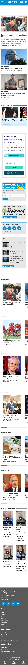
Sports (3, 317)
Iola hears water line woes (11, 69)
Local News (5, 33)
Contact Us (4, 635)
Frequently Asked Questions (9, 639)
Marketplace (4, 620)
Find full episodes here (9, 217)
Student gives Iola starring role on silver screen (9, 120)
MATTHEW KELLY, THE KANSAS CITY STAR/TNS (11, 420)
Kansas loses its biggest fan (11, 377)
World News (5, 470)
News (2, 612)
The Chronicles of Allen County (9, 641)
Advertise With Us (6, 637)
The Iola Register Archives (8, 651)
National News (6, 433)
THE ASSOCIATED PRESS (9, 462)
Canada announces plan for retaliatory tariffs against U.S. (10, 496)
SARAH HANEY (5, 98)
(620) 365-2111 (5, 599)
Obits (2, 624)
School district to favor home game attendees (13, 95)
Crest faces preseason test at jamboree (11, 341)
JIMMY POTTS (6, 344)
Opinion (3, 353)
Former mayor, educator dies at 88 (14, 36)
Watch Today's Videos (8, 508)
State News (5, 392)
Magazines (4, 622)
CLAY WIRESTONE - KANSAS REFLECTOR (10, 381)
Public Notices (5, 626)
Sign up (5, 199)
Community (4, 618)
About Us (3, 633)
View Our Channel (8, 266)
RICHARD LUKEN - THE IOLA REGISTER (11, 71)
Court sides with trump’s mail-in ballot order (11, 458)
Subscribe (4, 648)
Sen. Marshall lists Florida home (10, 416)
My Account (4, 649)
